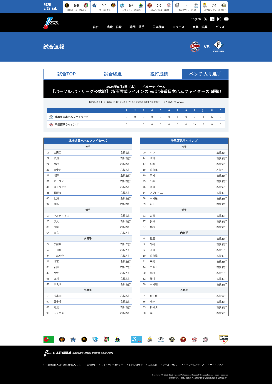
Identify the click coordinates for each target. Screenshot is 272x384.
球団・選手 (137, 26)
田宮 (56, 232)
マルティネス (61, 215)
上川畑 (57, 249)
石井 (56, 267)
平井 (152, 181)
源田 (152, 249)
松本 (152, 164)
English (196, 19)
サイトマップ (216, 364)
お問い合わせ (135, 364)
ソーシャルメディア (194, 364)
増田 (152, 158)
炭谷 (152, 221)
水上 (152, 204)
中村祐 (154, 198)
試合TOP (67, 73)
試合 (96, 26)
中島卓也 (59, 255)
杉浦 (56, 158)
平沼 (152, 261)
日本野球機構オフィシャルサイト (60, 23)
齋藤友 (57, 192)
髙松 (152, 272)
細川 (56, 278)
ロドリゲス (60, 186)
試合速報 (53, 47)
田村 (152, 175)
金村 (56, 164)
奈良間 (57, 284)
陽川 (152, 278)
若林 (152, 301)
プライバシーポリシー (112, 364)
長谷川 (154, 307)
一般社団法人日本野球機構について (63, 364)
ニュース (178, 26)
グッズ (220, 26)
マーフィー (60, 181)
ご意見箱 (152, 364)
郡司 (56, 227)
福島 (56, 204)
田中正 (57, 169)
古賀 (152, 215)
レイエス (59, 313)
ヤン (152, 152)
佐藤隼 (154, 169)
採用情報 (91, 364)
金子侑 (154, 295)
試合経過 (113, 73)
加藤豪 (57, 244)
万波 (56, 307)
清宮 (56, 261)
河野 (56, 175)
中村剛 (154, 284)
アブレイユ (156, 192)
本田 (152, 186)
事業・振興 (200, 26)
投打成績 (159, 73)
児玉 (152, 238)
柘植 (152, 227)
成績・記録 (114, 26)
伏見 (56, 221)
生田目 (57, 152)
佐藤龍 (154, 255)
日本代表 (158, 26)
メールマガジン (170, 364)
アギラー (155, 267)
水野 (56, 272)
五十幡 (57, 301)
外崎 (152, 244)
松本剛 (57, 295)
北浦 (56, 198)
